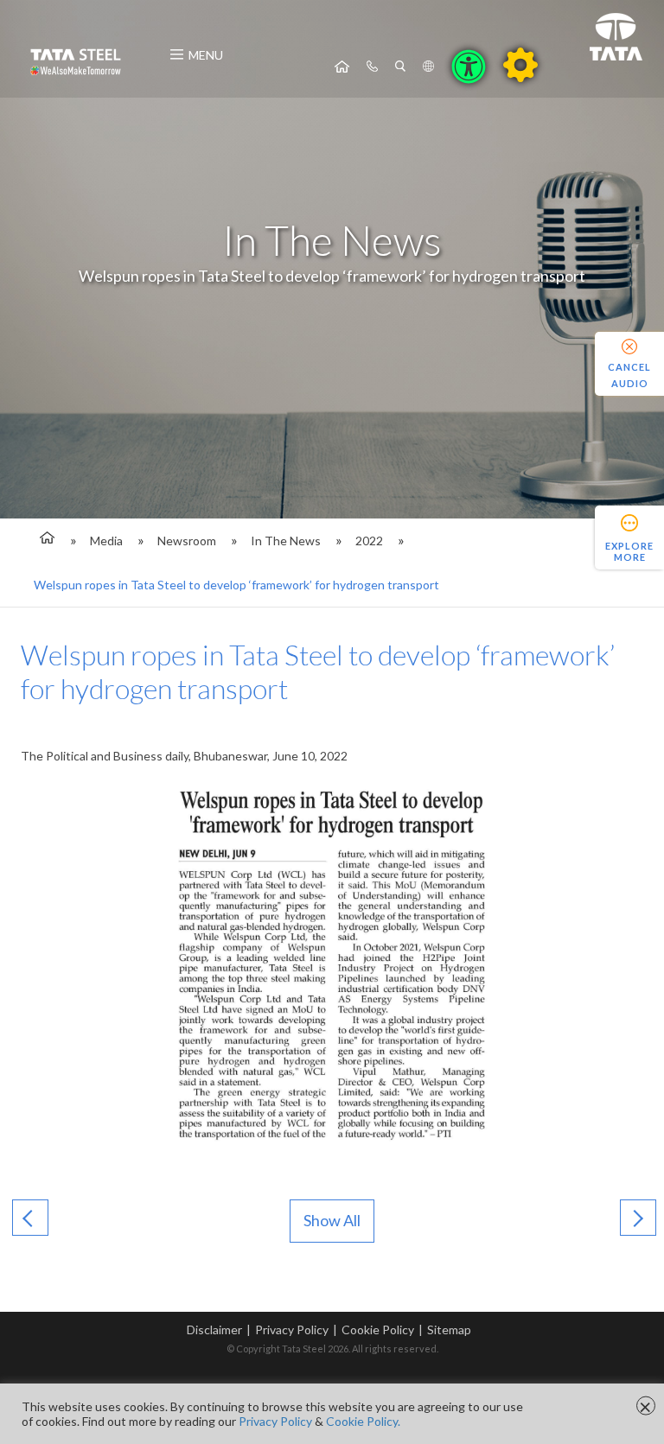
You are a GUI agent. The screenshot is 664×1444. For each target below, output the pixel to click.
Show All (332, 1220)
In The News (286, 540)
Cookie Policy (378, 1329)
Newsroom (186, 540)
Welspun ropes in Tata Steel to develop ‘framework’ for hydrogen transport (236, 584)
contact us (372, 66)
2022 (369, 540)
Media (106, 540)
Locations (428, 66)
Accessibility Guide (520, 65)
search (400, 66)
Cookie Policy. (363, 1421)
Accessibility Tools (468, 66)
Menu (205, 55)
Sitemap (449, 1329)
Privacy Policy (292, 1329)
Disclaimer (214, 1329)
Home (342, 66)
